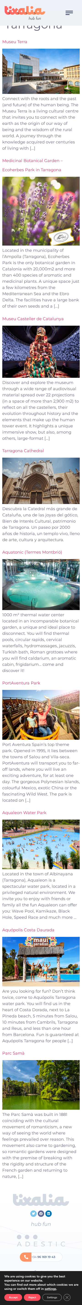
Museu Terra (14, 41)
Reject (32, 1297)
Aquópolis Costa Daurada (28, 930)
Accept (13, 1297)
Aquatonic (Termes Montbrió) (32, 552)
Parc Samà (13, 1053)
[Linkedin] (48, 1213)
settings (50, 1289)
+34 (43, 1257)
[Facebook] (41, 1213)
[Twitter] (33, 1213)
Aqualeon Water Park (24, 812)
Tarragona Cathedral (23, 450)
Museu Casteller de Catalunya (33, 318)
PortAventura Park (21, 683)
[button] (69, 13)
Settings (52, 1297)
